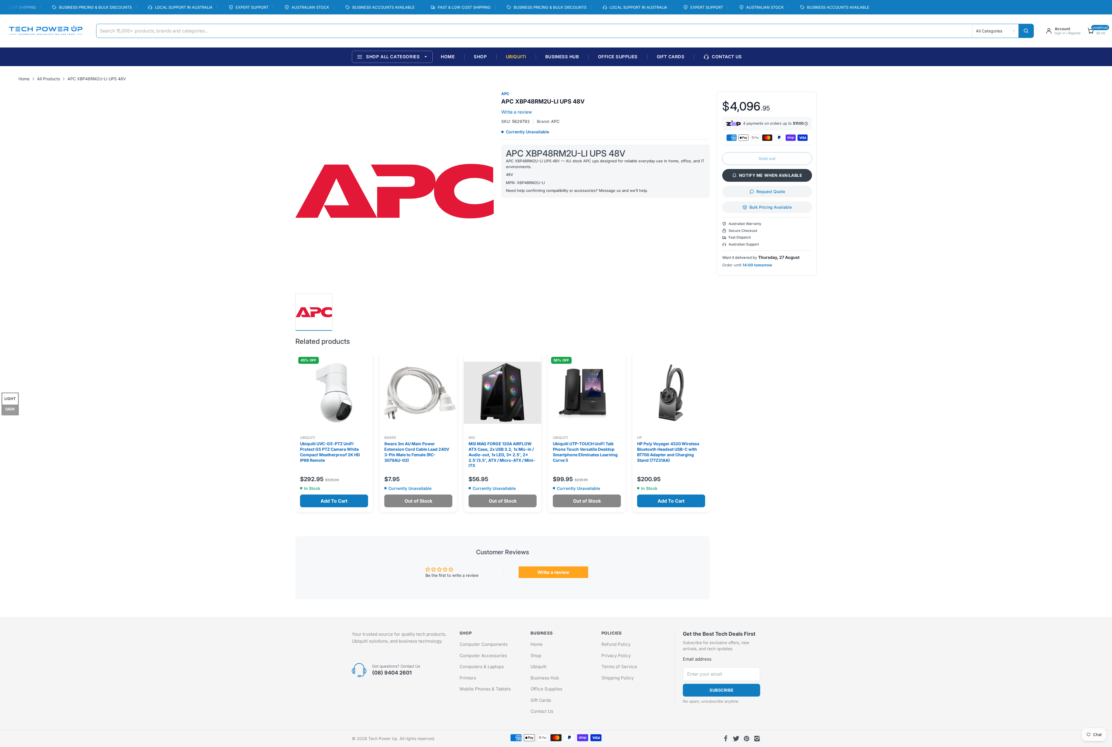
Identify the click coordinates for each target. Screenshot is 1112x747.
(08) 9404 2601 (392, 673)
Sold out (767, 158)
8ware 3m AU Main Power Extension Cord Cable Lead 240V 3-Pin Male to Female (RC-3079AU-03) (416, 452)
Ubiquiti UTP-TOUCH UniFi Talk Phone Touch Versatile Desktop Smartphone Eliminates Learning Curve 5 (585, 452)
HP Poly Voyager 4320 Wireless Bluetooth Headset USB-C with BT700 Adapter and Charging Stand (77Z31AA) (668, 452)
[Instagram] (757, 738)
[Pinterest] (746, 738)
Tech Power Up (382, 738)
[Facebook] (726, 738)
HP (639, 437)
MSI (472, 437)
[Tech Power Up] (45, 31)
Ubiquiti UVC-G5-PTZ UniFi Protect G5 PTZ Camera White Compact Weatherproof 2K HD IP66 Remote (330, 452)
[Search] (1026, 31)
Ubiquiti (307, 437)
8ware (390, 437)
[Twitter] (736, 738)
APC (505, 94)
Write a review (516, 112)
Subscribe (721, 690)
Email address (697, 659)
